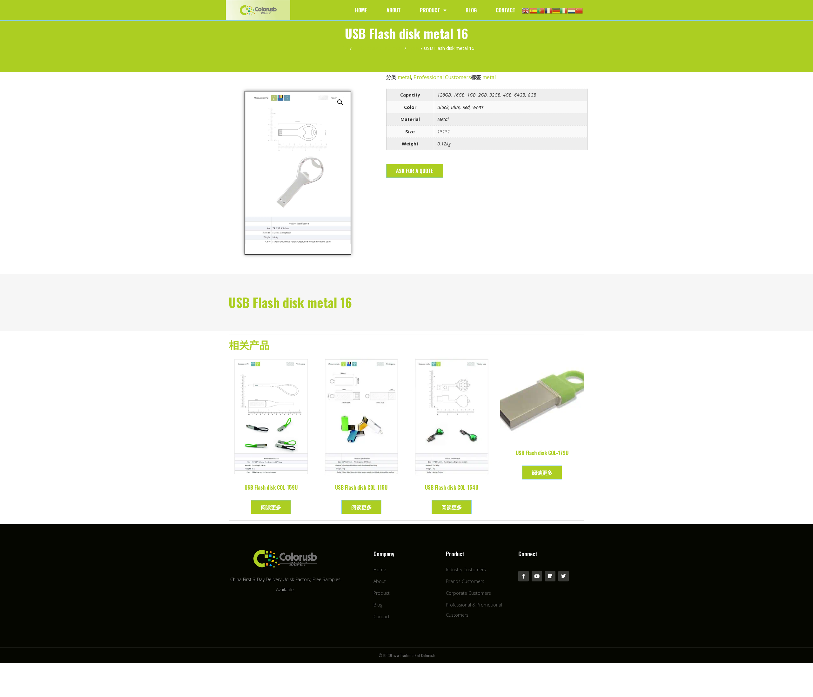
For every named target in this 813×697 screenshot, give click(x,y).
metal (413, 48)
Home (361, 10)
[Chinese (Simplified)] (579, 10)
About (393, 10)
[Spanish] (533, 10)
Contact (505, 10)
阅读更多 (271, 507)
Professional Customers (378, 48)
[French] (548, 10)
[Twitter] (563, 576)
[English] (525, 10)
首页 (344, 48)
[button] (414, 171)
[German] (556, 10)
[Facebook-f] (523, 576)
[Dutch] (571, 10)
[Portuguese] (541, 10)
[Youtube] (537, 576)
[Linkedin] (550, 576)
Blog (471, 10)
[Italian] (564, 10)
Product (430, 10)
